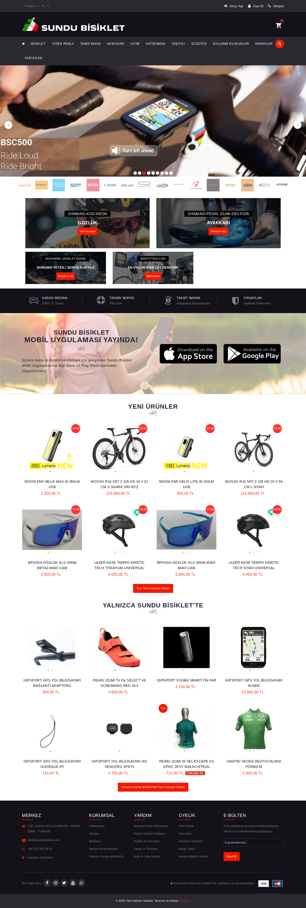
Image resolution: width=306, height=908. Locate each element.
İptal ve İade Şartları (147, 856)
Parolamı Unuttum (191, 841)
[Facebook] (47, 883)
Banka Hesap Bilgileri (103, 848)
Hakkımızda (97, 826)
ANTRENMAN (155, 43)
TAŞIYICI (178, 43)
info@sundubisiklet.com (43, 840)
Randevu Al (65, 276)
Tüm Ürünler (87, 231)
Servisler (33, 58)
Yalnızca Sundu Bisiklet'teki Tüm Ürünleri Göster (153, 787)
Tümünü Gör (218, 231)
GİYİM (135, 43)
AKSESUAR (115, 43)
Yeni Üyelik (186, 826)
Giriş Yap (235, 6)
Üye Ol (258, 6)
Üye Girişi (185, 833)
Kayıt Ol (231, 856)
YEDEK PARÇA (63, 43)
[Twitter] (64, 883)
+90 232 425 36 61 (40, 848)
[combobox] (30, 6)
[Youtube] (73, 883)
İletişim (278, 6)
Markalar (263, 43)
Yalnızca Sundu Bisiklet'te (106, 856)
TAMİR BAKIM (90, 43)
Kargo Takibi (187, 848)
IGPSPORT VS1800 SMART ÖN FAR (186, 680)
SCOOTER (199, 43)
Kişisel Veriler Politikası (149, 833)
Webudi (185, 900)
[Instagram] (56, 883)
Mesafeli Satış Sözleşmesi (151, 826)
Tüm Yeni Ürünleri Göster (153, 588)
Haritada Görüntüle (40, 857)
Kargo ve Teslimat (146, 848)
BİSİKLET (38, 43)
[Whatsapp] (82, 883)
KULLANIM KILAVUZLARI (231, 43)
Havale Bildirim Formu (193, 856)
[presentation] (8, 125)
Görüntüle (153, 276)
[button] (135, 173)
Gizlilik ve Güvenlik (146, 841)
